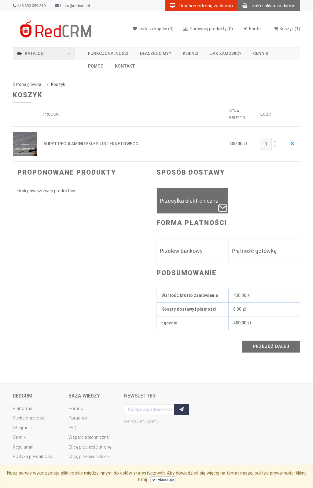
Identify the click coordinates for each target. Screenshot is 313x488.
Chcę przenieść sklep (88, 456)
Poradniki (77, 418)
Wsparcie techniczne (88, 437)
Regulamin (23, 447)
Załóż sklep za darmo (274, 6)
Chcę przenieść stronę (89, 447)
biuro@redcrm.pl (75, 6)
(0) (211, 28)
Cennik (260, 53)
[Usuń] (292, 144)
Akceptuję (165, 480)
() (290, 28)
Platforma (22, 408)
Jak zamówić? (225, 53)
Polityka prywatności (33, 456)
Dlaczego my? (155, 53)
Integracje (22, 427)
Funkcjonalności (108, 53)
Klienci (190, 53)
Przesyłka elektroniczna (189, 201)
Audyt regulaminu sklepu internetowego (90, 143)
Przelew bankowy (181, 251)
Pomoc (95, 66)
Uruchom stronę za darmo (206, 6)
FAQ (72, 427)
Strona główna (27, 84)
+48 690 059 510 (31, 6)
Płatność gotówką (254, 251)
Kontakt (125, 66)
